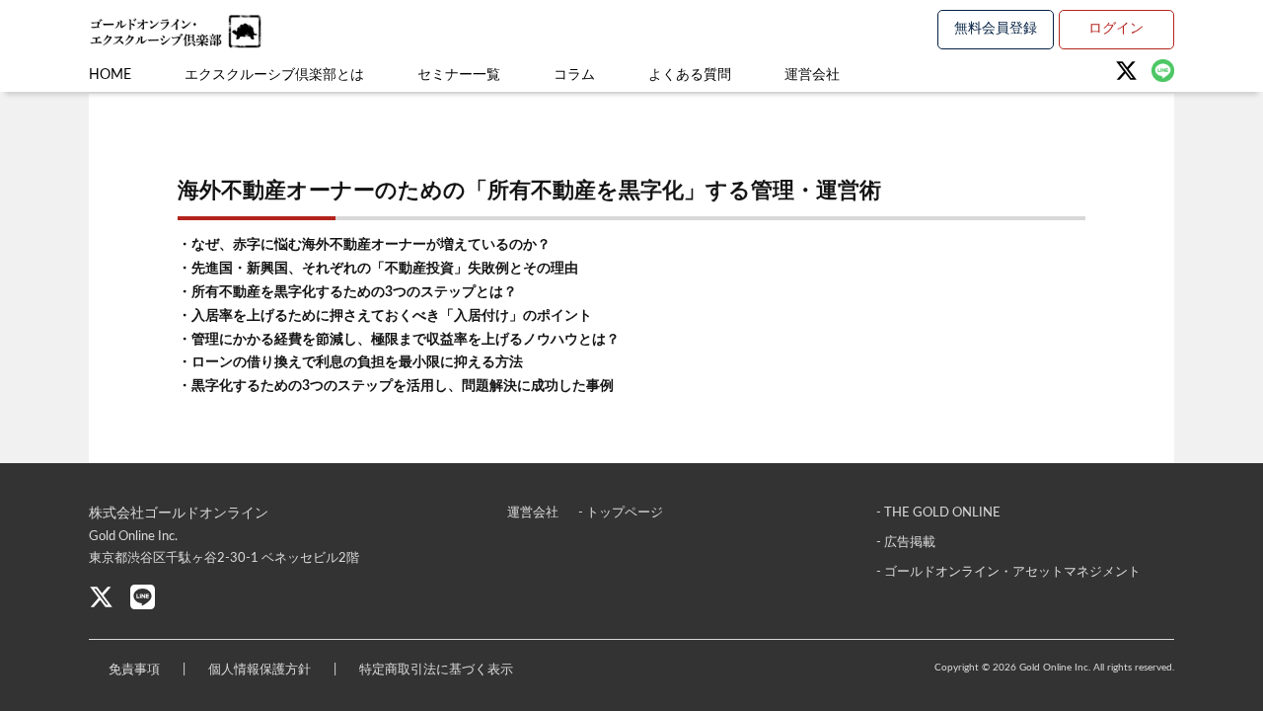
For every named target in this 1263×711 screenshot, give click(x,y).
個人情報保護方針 (259, 670)
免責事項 (134, 670)
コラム (574, 75)
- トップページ (620, 513)
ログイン (1116, 29)
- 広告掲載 (905, 542)
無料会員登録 (995, 29)
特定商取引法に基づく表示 (436, 670)
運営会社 (812, 75)
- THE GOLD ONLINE (938, 513)
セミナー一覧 (458, 75)
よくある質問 (689, 75)
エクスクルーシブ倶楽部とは (274, 75)
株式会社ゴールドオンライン (178, 513)
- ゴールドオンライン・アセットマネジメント (1008, 572)
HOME (110, 75)
